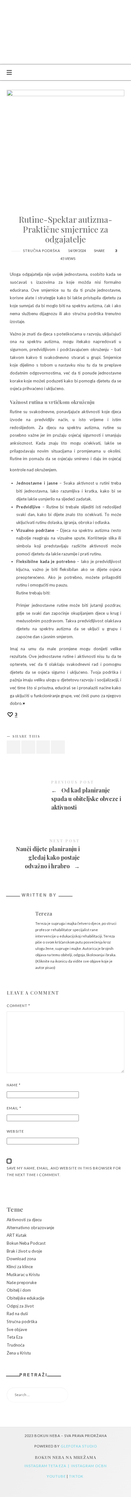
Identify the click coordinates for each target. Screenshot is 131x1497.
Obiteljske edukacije (25, 1298)
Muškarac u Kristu (23, 1274)
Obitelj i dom (19, 1290)
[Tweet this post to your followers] (28, 747)
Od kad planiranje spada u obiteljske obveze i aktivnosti (66, 796)
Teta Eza (15, 1337)
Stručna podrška (41, 250)
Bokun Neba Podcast (26, 1243)
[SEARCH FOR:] (66, 1395)
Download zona (21, 1259)
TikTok (76, 1476)
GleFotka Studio (79, 1446)
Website (15, 1131)
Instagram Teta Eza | (47, 1466)
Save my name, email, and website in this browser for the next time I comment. (64, 1171)
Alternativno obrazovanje (30, 1227)
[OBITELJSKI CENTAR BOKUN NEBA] (66, 32)
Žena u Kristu (19, 1352)
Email (14, 1108)
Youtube (57, 1476)
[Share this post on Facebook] (14, 747)
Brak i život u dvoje (24, 1251)
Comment (18, 1006)
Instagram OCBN (89, 1466)
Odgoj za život (20, 1305)
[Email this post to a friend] (58, 747)
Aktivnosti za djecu (24, 1219)
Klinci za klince (20, 1266)
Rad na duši (17, 1313)
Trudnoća (15, 1345)
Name (14, 1085)
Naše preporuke (22, 1282)
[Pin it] (43, 747)
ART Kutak (17, 1235)
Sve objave (17, 1329)
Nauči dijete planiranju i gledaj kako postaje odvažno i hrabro (66, 855)
